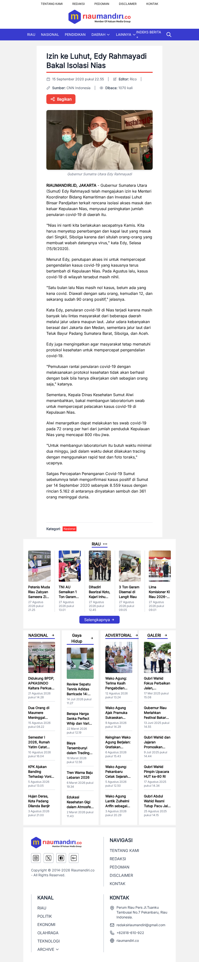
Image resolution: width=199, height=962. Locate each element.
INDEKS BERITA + (148, 34)
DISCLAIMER (128, 2)
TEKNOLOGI (48, 941)
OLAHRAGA (47, 932)
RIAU (31, 34)
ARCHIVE (45, 949)
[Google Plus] (74, 858)
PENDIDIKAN (75, 34)
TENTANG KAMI (52, 2)
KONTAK (152, 2)
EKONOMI (46, 924)
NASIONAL (50, 34)
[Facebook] (61, 858)
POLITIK (44, 916)
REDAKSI (78, 2)
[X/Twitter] (48, 858)
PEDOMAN (101, 2)
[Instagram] (36, 858)
